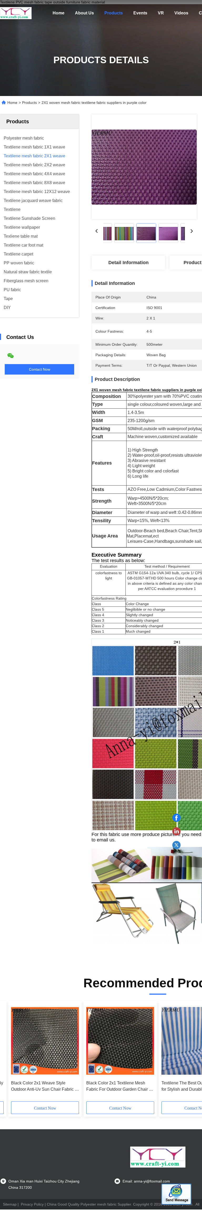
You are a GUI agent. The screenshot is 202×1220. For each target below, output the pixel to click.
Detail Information (128, 262)
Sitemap (10, 1204)
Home (58, 13)
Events (140, 13)
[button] (34, 1053)
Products (113, 13)
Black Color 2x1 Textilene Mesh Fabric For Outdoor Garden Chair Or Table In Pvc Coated (119, 1087)
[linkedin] (176, 831)
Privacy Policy (32, 1204)
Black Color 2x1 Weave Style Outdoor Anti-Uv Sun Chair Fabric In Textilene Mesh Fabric (44, 1087)
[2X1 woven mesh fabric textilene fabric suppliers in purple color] (144, 166)
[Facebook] (176, 818)
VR (161, 13)
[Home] (16, 13)
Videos (181, 13)
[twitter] (176, 845)
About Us (84, 13)
